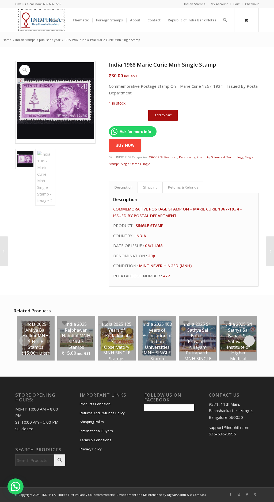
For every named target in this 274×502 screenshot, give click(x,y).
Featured (170, 157)
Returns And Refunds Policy (102, 413)
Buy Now (125, 145)
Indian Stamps (194, 4)
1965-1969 (156, 157)
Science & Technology (227, 157)
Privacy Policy (91, 449)
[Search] (225, 20)
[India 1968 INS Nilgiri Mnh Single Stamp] (270, 251)
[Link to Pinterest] (247, 494)
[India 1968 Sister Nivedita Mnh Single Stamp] (4, 251)
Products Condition (95, 403)
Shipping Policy (92, 421)
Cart (236, 4)
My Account (219, 4)
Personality (187, 157)
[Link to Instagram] (239, 494)
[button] (15, 486)
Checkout (252, 4)
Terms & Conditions (95, 440)
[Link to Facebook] (231, 494)
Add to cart (163, 115)
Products (203, 157)
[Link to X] (255, 494)
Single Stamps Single (135, 164)
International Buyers (96, 430)
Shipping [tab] (150, 187)
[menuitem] (194, 4)
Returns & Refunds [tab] (183, 187)
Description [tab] (123, 187)
